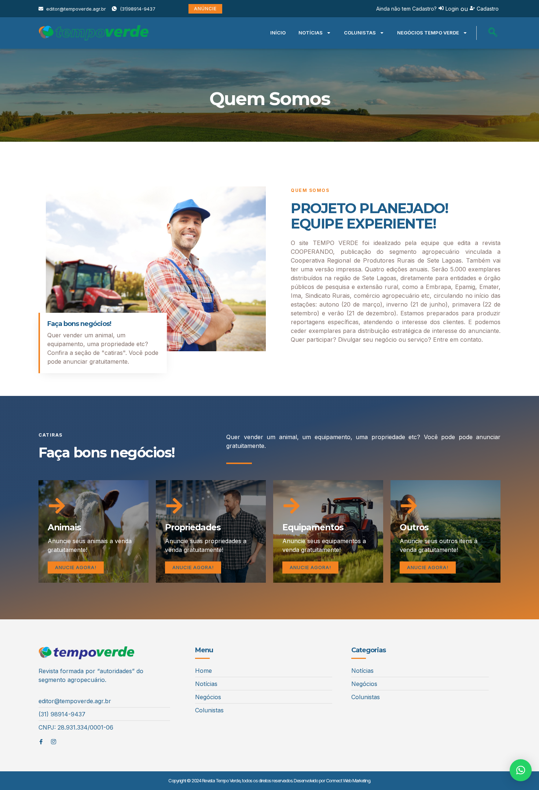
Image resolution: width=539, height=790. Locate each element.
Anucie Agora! (75, 567)
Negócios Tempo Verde (428, 33)
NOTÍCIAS (310, 33)
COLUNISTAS (360, 33)
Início (278, 33)
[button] (492, 33)
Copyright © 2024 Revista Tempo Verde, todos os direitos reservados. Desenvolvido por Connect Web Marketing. (269, 780)
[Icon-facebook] (41, 741)
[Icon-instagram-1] (53, 741)
